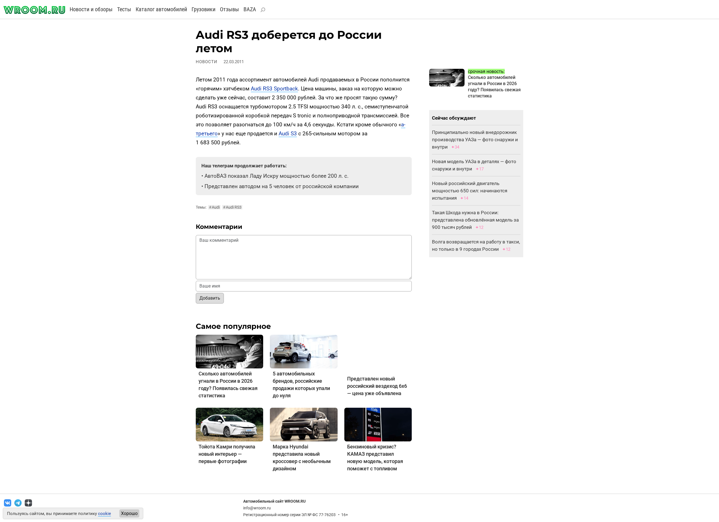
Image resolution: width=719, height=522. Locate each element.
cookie (104, 513)
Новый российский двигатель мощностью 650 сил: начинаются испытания (469, 191)
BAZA (250, 9)
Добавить (209, 298)
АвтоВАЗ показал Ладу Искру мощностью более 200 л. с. (276, 176)
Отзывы (229, 9)
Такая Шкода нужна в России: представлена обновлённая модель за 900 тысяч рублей (475, 220)
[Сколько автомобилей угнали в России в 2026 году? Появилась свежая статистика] (229, 351)
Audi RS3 (232, 207)
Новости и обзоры (91, 9)
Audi (214, 207)
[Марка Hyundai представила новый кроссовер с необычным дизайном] (303, 424)
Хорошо (129, 513)
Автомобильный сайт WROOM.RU (274, 501)
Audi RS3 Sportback (274, 88)
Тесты (124, 9)
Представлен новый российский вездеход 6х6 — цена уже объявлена (377, 386)
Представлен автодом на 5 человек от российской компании (281, 186)
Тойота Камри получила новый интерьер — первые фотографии (227, 454)
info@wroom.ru (257, 508)
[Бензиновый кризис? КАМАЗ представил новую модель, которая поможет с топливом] (378, 424)
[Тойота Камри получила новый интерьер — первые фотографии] (229, 424)
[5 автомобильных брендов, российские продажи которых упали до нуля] (303, 351)
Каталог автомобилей (161, 9)
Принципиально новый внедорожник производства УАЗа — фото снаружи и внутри (475, 139)
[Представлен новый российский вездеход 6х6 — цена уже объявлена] (378, 353)
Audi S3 (288, 133)
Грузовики (203, 9)
